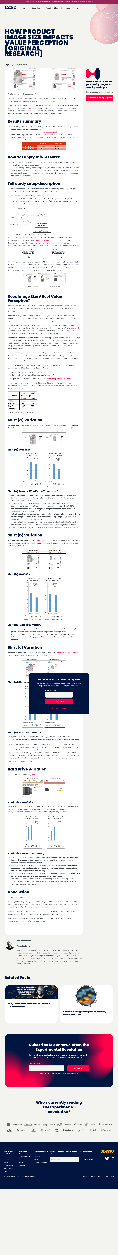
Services (24, 8)
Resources (65, 8)
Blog (56, 8)
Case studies (37, 8)
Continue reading (59, 708)
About (48, 8)
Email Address (50, 690)
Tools (75, 8)
